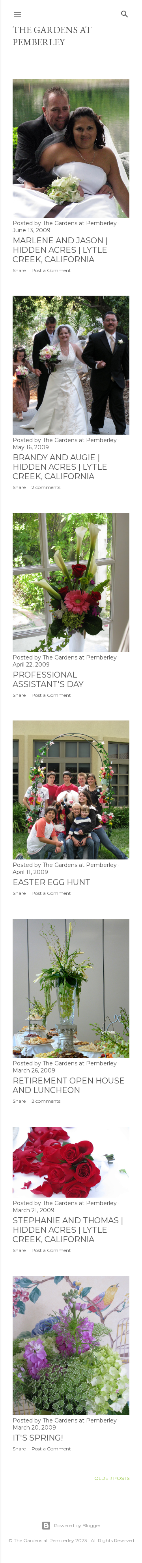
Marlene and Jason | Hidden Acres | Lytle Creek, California (60, 250)
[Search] (124, 12)
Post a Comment (51, 270)
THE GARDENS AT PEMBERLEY (52, 36)
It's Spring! (38, 1438)
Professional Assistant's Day (48, 679)
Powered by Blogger (77, 1525)
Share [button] (19, 270)
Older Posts (111, 1478)
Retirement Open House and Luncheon (69, 1085)
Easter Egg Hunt (51, 882)
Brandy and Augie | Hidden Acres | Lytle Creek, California (60, 467)
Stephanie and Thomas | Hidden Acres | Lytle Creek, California (68, 1230)
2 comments (46, 487)
